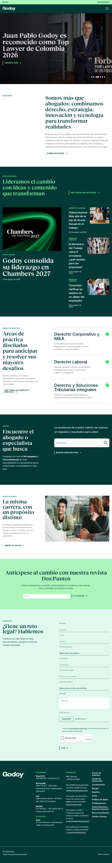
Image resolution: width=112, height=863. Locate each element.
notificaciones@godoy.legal (77, 791)
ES (4, 2)
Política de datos (100, 799)
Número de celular (66, 670)
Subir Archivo (64, 713)
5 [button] (102, 77)
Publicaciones (99, 803)
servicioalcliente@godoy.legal (77, 821)
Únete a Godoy (99, 816)
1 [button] (91, 77)
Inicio (94, 795)
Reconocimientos (100, 812)
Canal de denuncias (97, 779)
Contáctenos (103, 2)
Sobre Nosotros (56, 153)
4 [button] (100, 77)
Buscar (106, 443)
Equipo (95, 788)
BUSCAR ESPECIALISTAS (67, 453)
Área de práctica (66, 682)
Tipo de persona (65, 647)
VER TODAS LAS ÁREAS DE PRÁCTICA (16, 391)
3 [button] (97, 77)
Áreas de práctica (96, 774)
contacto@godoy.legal (77, 832)
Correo (62, 635)
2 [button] (93, 77)
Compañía (63, 658)
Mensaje (62, 693)
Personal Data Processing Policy (78, 728)
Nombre (62, 623)
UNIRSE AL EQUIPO (13, 545)
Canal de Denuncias (74, 805)
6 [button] (104, 77)
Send (63, 748)
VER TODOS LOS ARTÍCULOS (84, 193)
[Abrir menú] (107, 8)
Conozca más (11, 63)
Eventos (96, 792)
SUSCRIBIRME (79, 596)
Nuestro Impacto (100, 809)
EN (6, 2)
